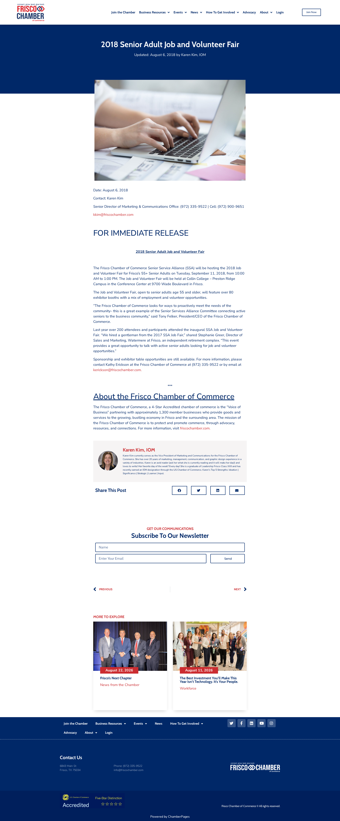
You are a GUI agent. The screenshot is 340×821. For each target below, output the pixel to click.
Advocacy (70, 732)
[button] (179, 490)
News (158, 723)
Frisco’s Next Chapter (116, 678)
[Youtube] (261, 723)
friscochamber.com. (195, 428)
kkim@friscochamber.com (113, 214)
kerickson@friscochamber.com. (117, 370)
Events (138, 723)
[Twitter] (231, 723)
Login (109, 732)
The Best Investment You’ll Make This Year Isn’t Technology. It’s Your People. (209, 680)
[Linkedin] (251, 723)
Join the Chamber (76, 723)
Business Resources (108, 723)
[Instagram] (271, 723)
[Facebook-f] (241, 723)
